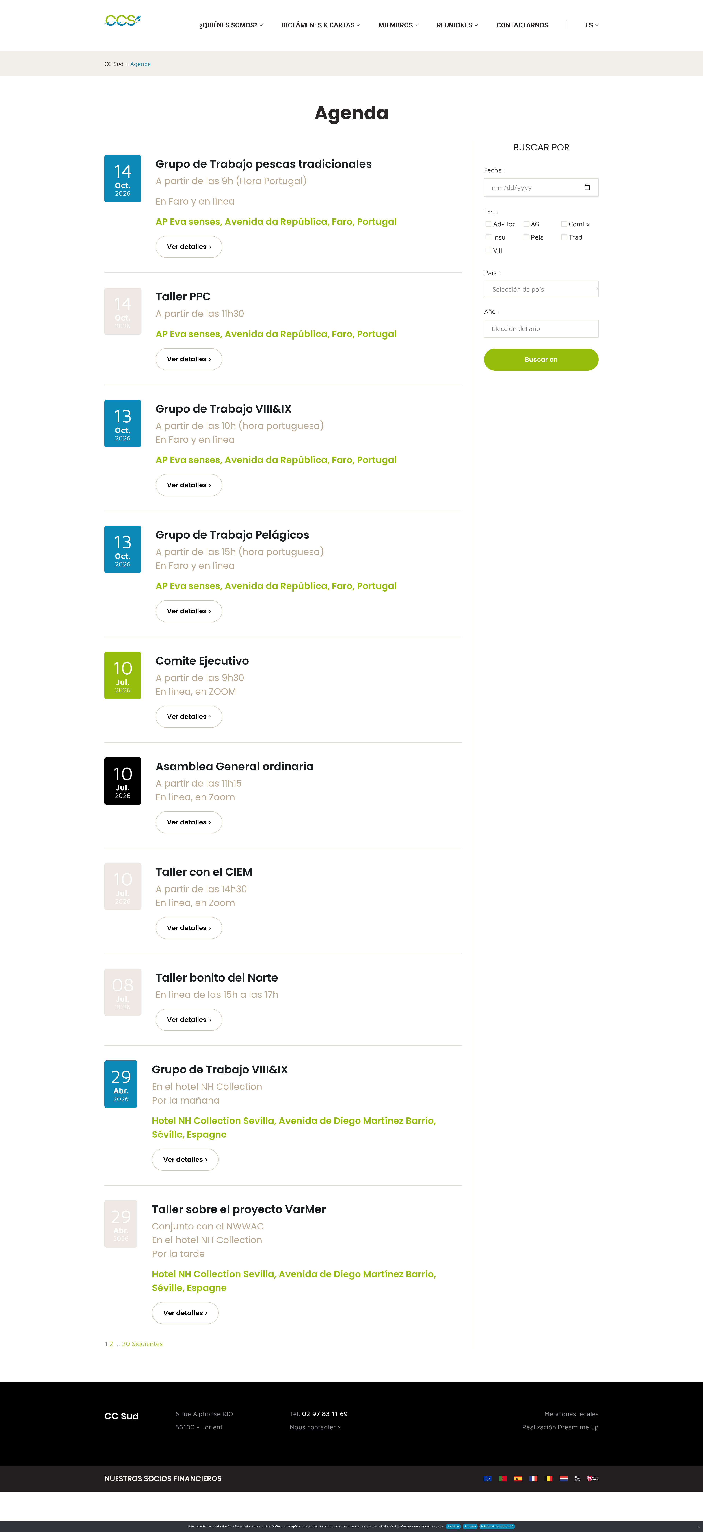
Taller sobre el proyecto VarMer (239, 1209)
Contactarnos (522, 25)
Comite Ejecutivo (202, 661)
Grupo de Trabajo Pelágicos (232, 534)
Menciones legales (571, 1414)
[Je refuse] (698, 1526)
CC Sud (114, 63)
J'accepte (453, 1526)
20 (126, 1343)
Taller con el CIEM (204, 872)
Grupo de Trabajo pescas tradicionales (264, 164)
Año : (492, 311)
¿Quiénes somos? (228, 25)
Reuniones (455, 25)
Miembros (396, 25)
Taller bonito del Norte (217, 977)
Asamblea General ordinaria (235, 766)
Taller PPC (183, 296)
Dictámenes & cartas (318, 25)
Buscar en (541, 359)
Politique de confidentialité (497, 1526)
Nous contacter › (315, 1427)
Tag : (491, 211)
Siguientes (147, 1343)
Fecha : (495, 170)
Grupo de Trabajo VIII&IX (224, 409)
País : (492, 273)
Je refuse (470, 1526)
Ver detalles (187, 246)
